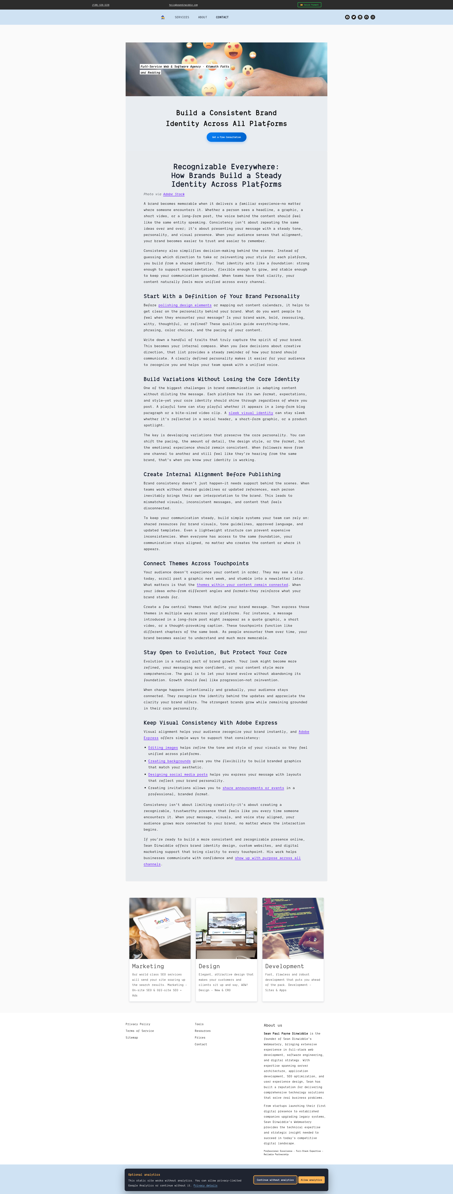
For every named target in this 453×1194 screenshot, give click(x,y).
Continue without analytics (275, 1179)
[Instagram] (373, 17)
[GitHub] (366, 17)
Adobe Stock (174, 194)
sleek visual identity (251, 412)
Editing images (163, 747)
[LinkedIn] (360, 17)
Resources (203, 1031)
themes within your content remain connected (242, 584)
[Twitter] (353, 17)
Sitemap (132, 1037)
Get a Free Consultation (226, 137)
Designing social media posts (178, 774)
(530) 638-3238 (100, 4)
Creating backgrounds (169, 760)
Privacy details (205, 1185)
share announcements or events (253, 787)
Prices (200, 1037)
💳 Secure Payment (309, 5)
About (202, 17)
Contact (201, 1044)
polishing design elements (185, 305)
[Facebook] (347, 17)
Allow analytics (311, 1179)
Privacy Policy (138, 1024)
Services (182, 17)
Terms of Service (140, 1031)
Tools (199, 1024)
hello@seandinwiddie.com (183, 4)
